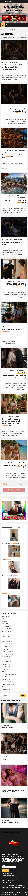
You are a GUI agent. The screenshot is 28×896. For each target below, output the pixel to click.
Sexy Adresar (15, 889)
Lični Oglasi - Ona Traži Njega (10, 878)
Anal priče (4, 62)
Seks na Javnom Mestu (7, 326)
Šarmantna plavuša (11, 527)
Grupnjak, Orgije (5, 64)
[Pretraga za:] (11, 695)
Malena (4, 659)
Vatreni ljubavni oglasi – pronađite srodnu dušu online (13, 790)
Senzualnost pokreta (11, 543)
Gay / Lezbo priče (16, 281)
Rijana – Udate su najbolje (10, 822)
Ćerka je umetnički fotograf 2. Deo (18, 111)
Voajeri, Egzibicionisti (20, 64)
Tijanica (8, 559)
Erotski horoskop (6, 639)
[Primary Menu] (7, 25)
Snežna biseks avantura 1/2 (15, 201)
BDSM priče (5, 619)
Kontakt (22, 889)
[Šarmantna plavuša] (14, 535)
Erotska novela (5, 636)
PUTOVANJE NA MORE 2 (15, 285)
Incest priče (12, 64)
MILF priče (15, 239)
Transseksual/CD (21, 372)
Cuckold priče (14, 150)
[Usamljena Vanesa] (14, 713)
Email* (3, 865)
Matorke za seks (7, 882)
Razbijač (4, 671)
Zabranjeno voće (6, 686)
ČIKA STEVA (5, 624)
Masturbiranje (5, 661)
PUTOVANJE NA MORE (11, 330)
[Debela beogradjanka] (14, 583)
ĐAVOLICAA (5, 634)
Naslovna (5, 885)
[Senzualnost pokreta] (14, 551)
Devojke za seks (6, 631)
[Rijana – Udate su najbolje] (14, 808)
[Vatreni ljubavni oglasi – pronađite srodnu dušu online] (14, 775)
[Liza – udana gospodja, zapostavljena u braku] (14, 601)
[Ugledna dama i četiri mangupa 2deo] (14, 743)
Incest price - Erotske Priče (9, 880)
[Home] (3, 25)
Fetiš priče (9, 416)
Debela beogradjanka (11, 575)
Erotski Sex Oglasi (7, 873)
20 (17, 484)
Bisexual (9, 62)
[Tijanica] (14, 567)
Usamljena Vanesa (8, 727)
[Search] (26, 25)
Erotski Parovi (5, 644)
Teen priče (20, 239)
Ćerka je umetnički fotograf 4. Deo (13, 68)
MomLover (4, 666)
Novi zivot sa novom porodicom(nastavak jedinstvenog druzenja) (12, 422)
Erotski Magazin (6, 641)
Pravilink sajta (7, 889)
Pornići (3, 669)
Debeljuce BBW (6, 629)
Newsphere (15, 894)
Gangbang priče (15, 62)
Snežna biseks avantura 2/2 (12, 156)
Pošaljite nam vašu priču (18, 887)
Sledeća (22, 484)
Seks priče (4, 676)
